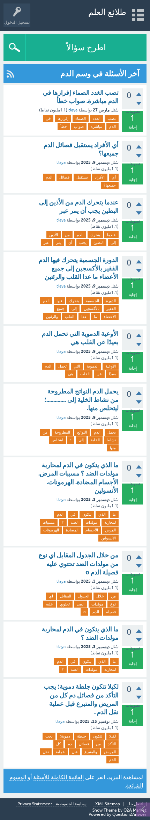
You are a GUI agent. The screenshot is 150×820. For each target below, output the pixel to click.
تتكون (97, 736)
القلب (69, 316)
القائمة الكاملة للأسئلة (58, 777)
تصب (111, 118)
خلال (100, 596)
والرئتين (52, 316)
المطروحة (62, 432)
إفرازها (63, 118)
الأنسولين (108, 538)
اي (51, 596)
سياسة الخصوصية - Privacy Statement (52, 804)
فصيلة (111, 612)
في (48, 118)
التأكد (112, 744)
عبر (46, 242)
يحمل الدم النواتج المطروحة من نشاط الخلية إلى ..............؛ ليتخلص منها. (81, 399)
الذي (102, 514)
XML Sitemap (107, 804)
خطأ (63, 126)
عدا (84, 316)
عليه (49, 604)
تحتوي (65, 604)
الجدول (83, 596)
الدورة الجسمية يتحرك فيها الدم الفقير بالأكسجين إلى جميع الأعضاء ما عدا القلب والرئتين (79, 268)
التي (77, 366)
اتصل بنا (136, 804)
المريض (110, 752)
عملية (60, 752)
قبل (74, 752)
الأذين (53, 235)
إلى (113, 242)
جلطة (81, 736)
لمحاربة (110, 522)
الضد (74, 522)
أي (114, 177)
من (67, 235)
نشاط (111, 440)
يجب (83, 242)
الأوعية (110, 366)
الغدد (96, 118)
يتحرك (95, 235)
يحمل (111, 432)
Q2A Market (135, 810)
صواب (79, 126)
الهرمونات (51, 530)
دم (70, 744)
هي (70, 374)
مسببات (49, 522)
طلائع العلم (107, 12)
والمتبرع (90, 752)
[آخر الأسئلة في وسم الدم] (10, 73)
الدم (112, 126)
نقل (46, 752)
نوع (113, 604)
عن (99, 374)
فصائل (64, 177)
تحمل (62, 366)
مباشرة (96, 126)
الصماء (80, 118)
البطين (98, 242)
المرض (110, 530)
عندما (111, 235)
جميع (61, 308)
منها (113, 448)
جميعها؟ (110, 185)
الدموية (92, 366)
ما (95, 316)
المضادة (72, 530)
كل (58, 744)
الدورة (111, 301)
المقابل (65, 596)
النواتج (82, 432)
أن (70, 242)
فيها (59, 301)
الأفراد (100, 177)
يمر (58, 242)
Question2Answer (129, 814)
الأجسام (91, 530)
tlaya (72, 110)
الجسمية (92, 301)
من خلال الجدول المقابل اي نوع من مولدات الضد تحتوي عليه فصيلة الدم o (79, 563)
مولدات (91, 522)
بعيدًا (112, 374)
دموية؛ (65, 736)
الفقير (111, 308)
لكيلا (112, 736)
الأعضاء (110, 316)
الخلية (95, 440)
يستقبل (82, 177)
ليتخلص (57, 440)
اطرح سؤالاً (86, 47)
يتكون (86, 514)
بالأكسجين (91, 308)
